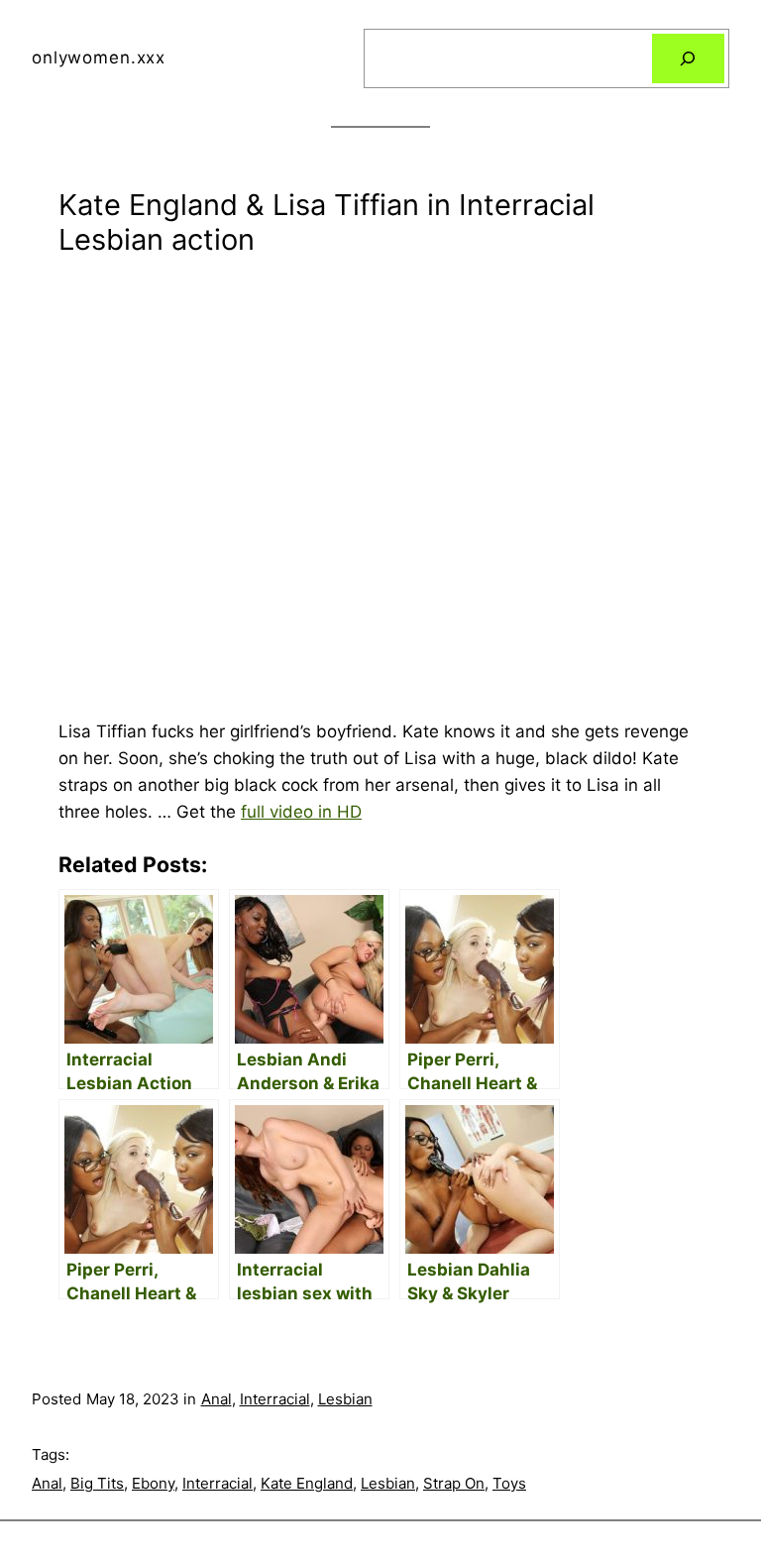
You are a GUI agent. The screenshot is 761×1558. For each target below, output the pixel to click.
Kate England (307, 1483)
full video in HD (301, 812)
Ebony (153, 1483)
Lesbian (345, 1399)
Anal (216, 1399)
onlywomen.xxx (98, 57)
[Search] (688, 59)
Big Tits (97, 1483)
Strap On (454, 1483)
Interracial (275, 1399)
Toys (509, 1483)
